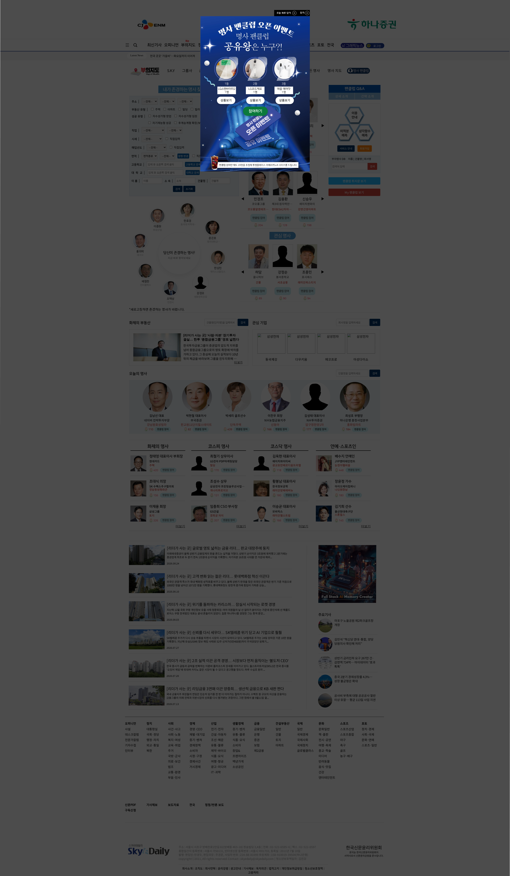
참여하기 (255, 111)
